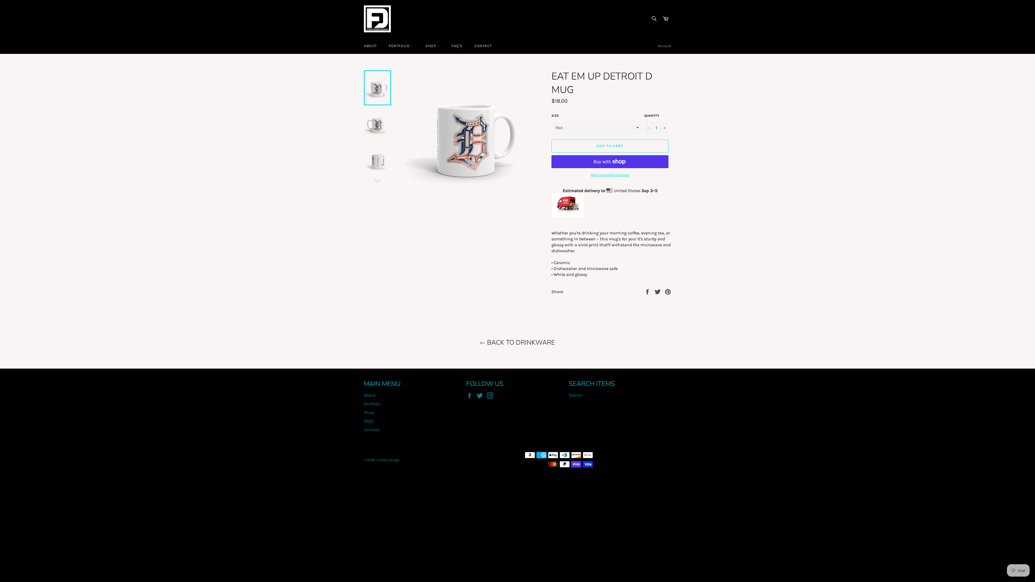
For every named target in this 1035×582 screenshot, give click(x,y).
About (370, 46)
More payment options (610, 175)
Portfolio (400, 46)
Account (664, 46)
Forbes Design (388, 460)
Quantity (651, 115)
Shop (431, 46)
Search (575, 395)
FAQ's (457, 46)
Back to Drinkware (520, 342)
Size (555, 115)
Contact (483, 46)
